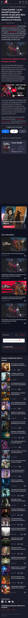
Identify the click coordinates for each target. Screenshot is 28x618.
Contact (3, 609)
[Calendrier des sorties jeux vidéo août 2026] (14, 217)
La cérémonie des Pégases (9, 26)
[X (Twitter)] (6, 602)
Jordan (2, 23)
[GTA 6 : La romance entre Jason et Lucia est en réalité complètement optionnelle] (5, 463)
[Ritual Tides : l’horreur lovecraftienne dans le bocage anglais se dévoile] (5, 502)
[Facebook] (2, 602)
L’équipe (13, 609)
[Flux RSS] (13, 602)
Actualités (6, 6)
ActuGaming (5, 2)
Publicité (8, 609)
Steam (24, 123)
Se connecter (22, 335)
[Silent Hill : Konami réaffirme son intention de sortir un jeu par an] (5, 531)
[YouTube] (9, 602)
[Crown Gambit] (6, 147)
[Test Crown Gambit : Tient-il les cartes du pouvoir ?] (14, 244)
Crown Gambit (16, 143)
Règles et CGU (4, 615)
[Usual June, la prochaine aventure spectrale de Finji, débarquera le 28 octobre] (5, 483)
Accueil (3, 6)
